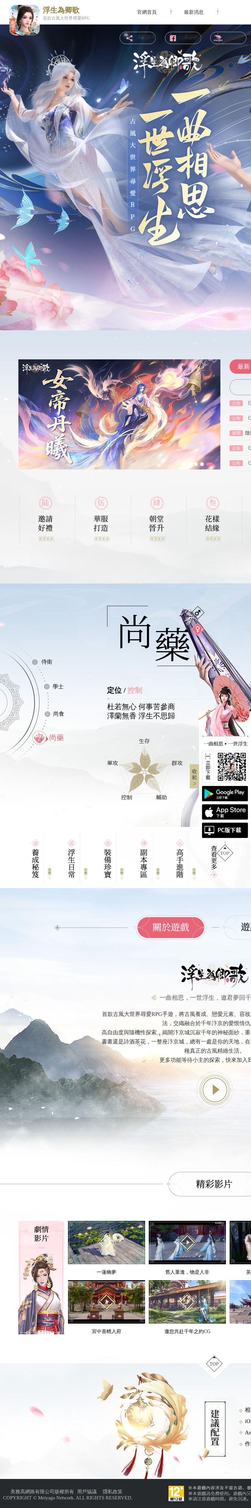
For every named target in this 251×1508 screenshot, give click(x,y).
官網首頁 (147, 12)
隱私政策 (112, 1491)
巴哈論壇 (233, 38)
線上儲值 (194, 61)
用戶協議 (87, 1491)
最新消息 (194, 12)
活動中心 (147, 61)
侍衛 (46, 662)
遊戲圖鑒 (194, 36)
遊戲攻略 (147, 36)
